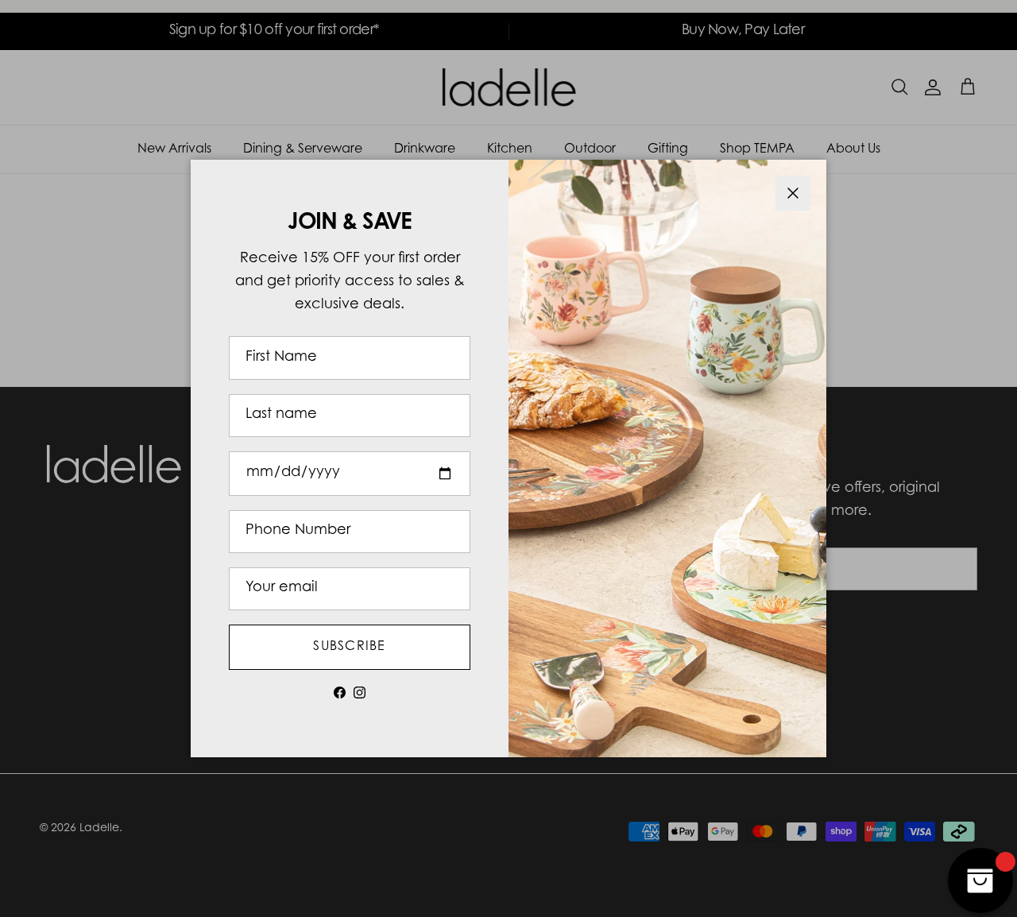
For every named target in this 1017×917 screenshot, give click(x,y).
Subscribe (349, 646)
